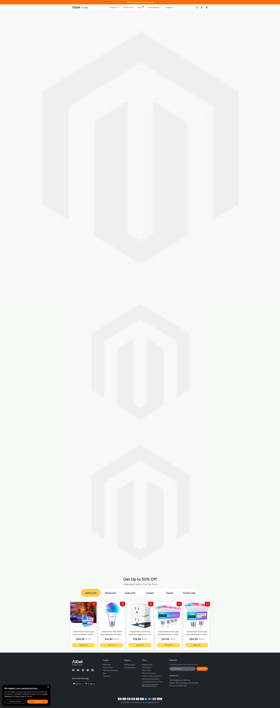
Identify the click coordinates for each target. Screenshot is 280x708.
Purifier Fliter (189, 592)
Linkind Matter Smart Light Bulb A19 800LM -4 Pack (83, 633)
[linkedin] (92, 670)
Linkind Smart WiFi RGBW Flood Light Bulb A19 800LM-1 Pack (111, 633)
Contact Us (107, 676)
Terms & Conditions (148, 673)
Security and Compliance (150, 679)
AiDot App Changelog (110, 670)
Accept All (37, 702)
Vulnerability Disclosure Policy (152, 682)
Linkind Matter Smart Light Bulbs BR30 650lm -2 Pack (196, 633)
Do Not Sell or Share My (150, 685)
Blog (104, 673)
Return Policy (146, 670)
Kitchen (169, 592)
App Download (108, 667)
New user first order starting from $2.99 (140, 2)
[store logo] (80, 7)
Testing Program (129, 667)
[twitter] (88, 670)
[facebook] (73, 670)
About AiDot (107, 665)
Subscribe (202, 669)
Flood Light (110, 592)
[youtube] (78, 670)
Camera (150, 592)
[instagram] (83, 670)
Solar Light (130, 592)
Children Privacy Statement (151, 676)
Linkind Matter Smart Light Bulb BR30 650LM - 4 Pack (168, 633)
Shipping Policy (147, 665)
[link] (201, 7)
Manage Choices (15, 702)
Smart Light (91, 592)
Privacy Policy (19, 696)
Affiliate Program (130, 665)
